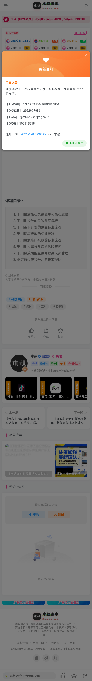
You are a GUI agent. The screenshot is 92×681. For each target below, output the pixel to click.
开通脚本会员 (74, 143)
